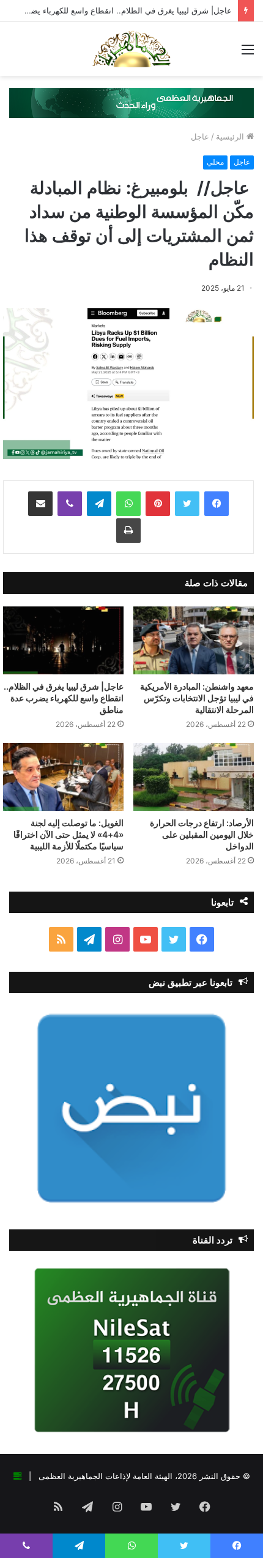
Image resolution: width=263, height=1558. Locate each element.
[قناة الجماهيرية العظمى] (131, 49)
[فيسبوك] (216, 503)
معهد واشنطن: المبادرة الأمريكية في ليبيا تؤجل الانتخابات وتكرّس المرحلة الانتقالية (197, 698)
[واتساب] (128, 503)
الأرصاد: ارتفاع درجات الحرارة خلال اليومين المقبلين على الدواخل (202, 834)
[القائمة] (248, 53)
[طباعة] (128, 530)
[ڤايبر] (69, 503)
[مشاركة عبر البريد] (40, 503)
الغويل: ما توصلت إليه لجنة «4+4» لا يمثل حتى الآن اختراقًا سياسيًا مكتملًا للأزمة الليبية (68, 834)
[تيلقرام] (99, 503)
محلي (215, 161)
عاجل (200, 136)
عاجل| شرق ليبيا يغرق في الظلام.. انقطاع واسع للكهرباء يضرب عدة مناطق (64, 698)
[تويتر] (187, 503)
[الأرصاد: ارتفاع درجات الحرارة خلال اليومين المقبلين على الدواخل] (193, 777)
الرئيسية (231, 136)
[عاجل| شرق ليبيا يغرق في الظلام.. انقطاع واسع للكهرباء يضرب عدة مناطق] (63, 640)
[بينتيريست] (158, 503)
